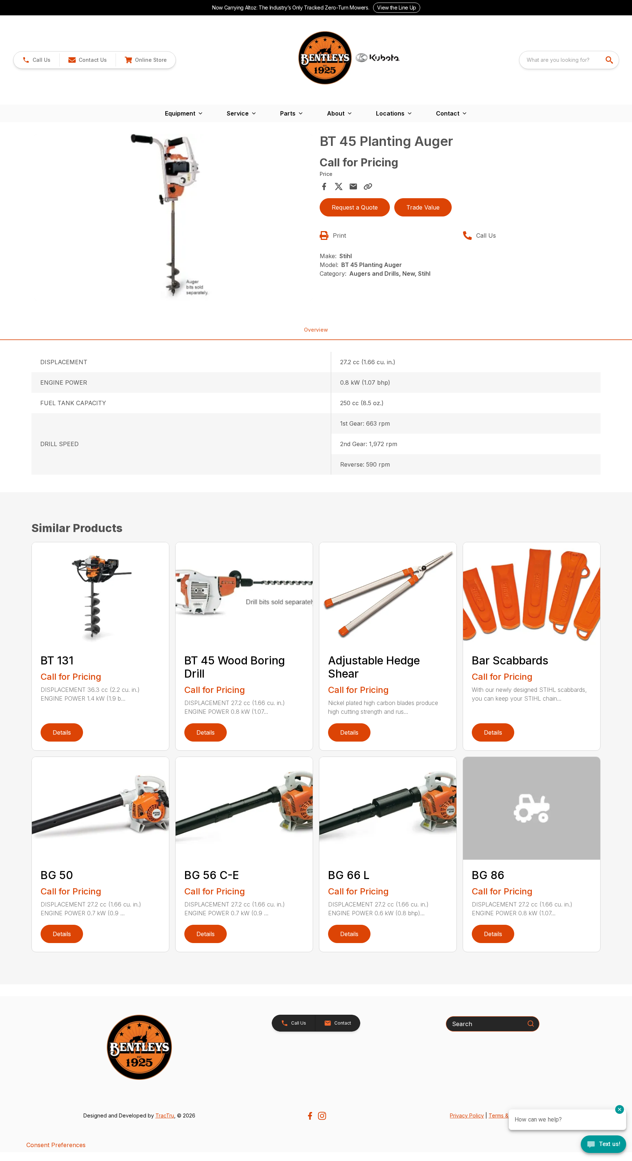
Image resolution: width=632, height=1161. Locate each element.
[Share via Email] (353, 186)
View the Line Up (396, 7)
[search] (610, 60)
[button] (36, 60)
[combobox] (569, 60)
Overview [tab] (316, 330)
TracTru (164, 1115)
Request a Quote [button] (355, 207)
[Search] (530, 1023)
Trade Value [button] (423, 207)
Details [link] (62, 732)
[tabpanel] (173, 218)
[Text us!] (603, 1145)
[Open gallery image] (173, 217)
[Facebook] (310, 1115)
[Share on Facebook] (324, 186)
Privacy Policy (467, 1115)
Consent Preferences (56, 1145)
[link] (146, 60)
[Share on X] (338, 186)
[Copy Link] (368, 186)
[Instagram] (322, 1115)
